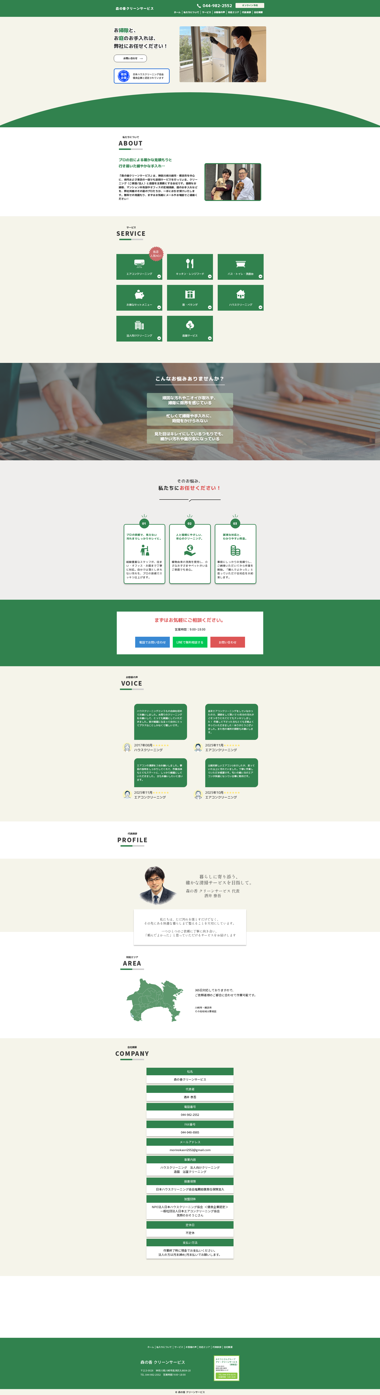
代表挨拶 (246, 12)
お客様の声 (219, 12)
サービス (206, 12)
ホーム (177, 12)
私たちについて (191, 12)
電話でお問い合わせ (152, 642)
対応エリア (233, 12)
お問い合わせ (130, 58)
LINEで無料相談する (190, 642)
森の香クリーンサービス (135, 8)
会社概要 (258, 12)
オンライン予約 (250, 5)
